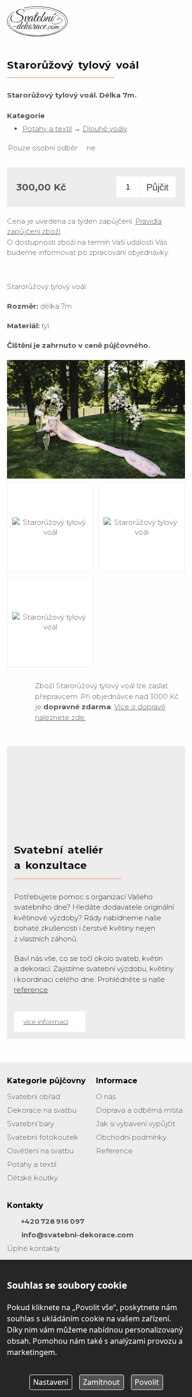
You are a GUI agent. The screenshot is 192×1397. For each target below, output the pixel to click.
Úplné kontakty (33, 1248)
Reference (114, 1150)
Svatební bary (30, 1123)
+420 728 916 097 (52, 1221)
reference (31, 989)
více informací (45, 1021)
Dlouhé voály (104, 128)
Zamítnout (101, 1382)
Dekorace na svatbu (41, 1110)
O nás (106, 1096)
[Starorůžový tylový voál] (96, 477)
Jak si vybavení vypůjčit (135, 1123)
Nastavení (50, 1382)
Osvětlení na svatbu (40, 1150)
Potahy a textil (47, 128)
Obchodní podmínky (131, 1137)
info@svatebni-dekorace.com (77, 1234)
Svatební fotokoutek (42, 1137)
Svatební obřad (33, 1096)
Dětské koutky (32, 1177)
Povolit (147, 1382)
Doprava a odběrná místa (139, 1110)
